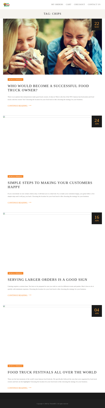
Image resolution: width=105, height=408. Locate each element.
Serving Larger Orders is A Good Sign (47, 279)
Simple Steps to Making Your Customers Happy (50, 185)
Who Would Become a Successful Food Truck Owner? (48, 88)
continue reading (17, 106)
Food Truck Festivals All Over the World (52, 372)
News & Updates (15, 79)
